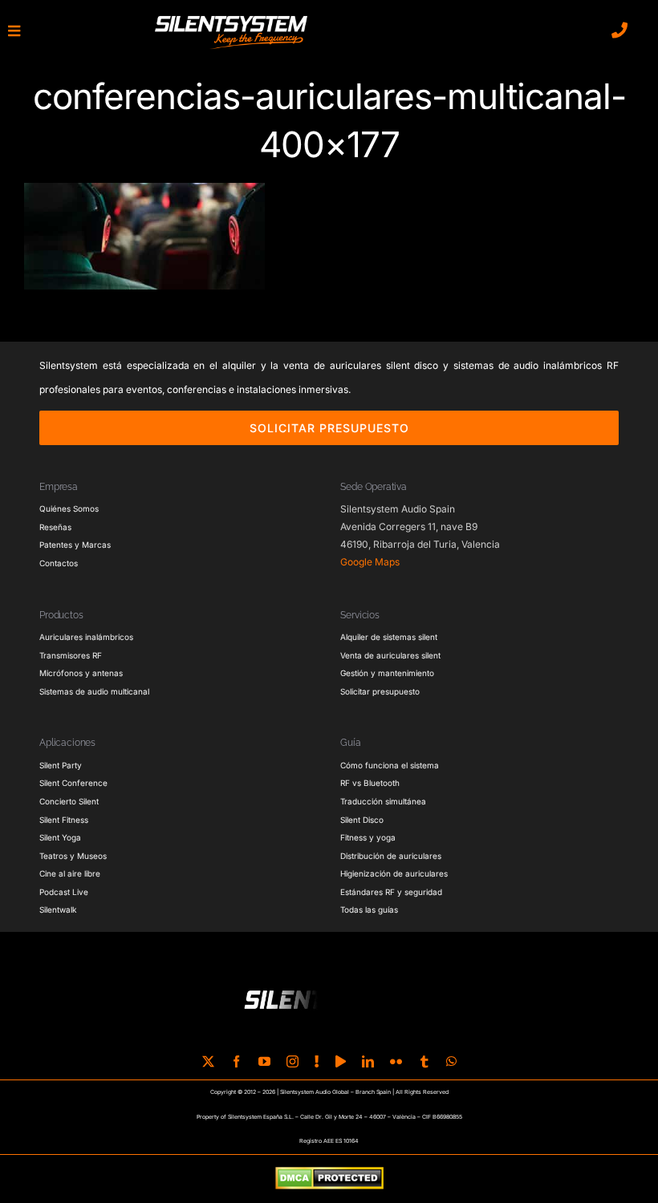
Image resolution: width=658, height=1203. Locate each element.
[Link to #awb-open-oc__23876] (14, 31)
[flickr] (396, 1061)
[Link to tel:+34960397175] (619, 30)
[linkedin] (368, 1061)
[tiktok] (317, 1061)
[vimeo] (340, 1061)
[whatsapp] (451, 1061)
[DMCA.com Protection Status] (329, 1179)
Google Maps (370, 562)
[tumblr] (424, 1061)
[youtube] (264, 1061)
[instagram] (292, 1061)
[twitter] (208, 1061)
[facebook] (236, 1061)
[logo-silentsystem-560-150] (231, 18)
